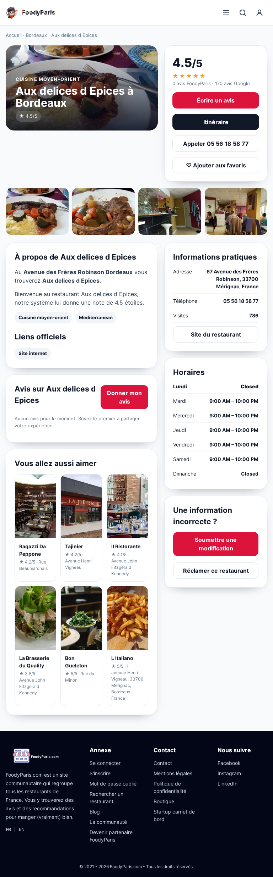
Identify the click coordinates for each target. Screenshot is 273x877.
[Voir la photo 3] (169, 211)
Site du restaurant (216, 334)
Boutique (164, 801)
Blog (95, 812)
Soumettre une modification (216, 544)
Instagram (229, 773)
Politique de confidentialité (170, 787)
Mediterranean (96, 317)
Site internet (32, 353)
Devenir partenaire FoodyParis (111, 836)
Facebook (229, 763)
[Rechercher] (243, 13)
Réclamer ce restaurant (216, 570)
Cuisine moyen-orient (43, 317)
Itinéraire (216, 122)
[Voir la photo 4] (236, 211)
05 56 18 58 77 (240, 301)
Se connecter (105, 763)
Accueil (14, 35)
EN (22, 829)
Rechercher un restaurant (106, 797)
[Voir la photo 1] (37, 211)
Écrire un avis (216, 100)
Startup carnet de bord (174, 815)
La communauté (108, 822)
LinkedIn (227, 784)
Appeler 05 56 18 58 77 (216, 143)
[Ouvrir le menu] (226, 13)
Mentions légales (173, 773)
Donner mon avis (124, 397)
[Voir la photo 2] (103, 211)
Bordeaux (36, 35)
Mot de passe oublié (113, 784)
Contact (163, 763)
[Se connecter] (259, 13)
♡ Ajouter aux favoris (216, 165)
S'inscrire (100, 773)
